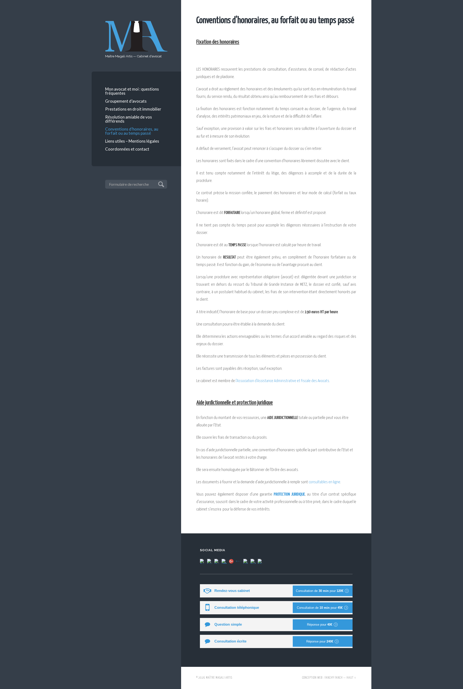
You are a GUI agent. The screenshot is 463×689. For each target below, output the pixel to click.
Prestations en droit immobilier (133, 109)
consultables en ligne (324, 482)
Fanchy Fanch (334, 677)
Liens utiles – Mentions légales (132, 141)
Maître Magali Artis (219, 677)
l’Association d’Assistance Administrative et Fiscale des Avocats (282, 381)
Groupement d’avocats (126, 101)
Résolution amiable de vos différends (128, 119)
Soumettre (160, 183)
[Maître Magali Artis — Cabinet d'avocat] (136, 36)
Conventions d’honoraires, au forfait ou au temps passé (131, 131)
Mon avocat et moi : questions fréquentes (132, 91)
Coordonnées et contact (127, 149)
